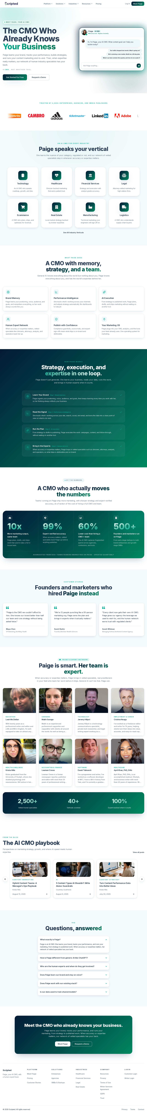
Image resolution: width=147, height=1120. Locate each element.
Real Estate (80, 1087)
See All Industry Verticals (73, 233)
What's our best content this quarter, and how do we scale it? (121, 57)
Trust (102, 1098)
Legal (78, 1083)
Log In (127, 4)
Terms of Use (105, 1083)
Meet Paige (137, 4)
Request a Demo (39, 77)
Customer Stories (34, 1083)
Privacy (103, 1078)
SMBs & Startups (58, 1083)
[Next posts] (141, 879)
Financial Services (83, 1078)
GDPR (102, 1094)
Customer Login (130, 1074)
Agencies (55, 1078)
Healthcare (80, 1074)
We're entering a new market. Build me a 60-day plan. (124, 53)
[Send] (139, 65)
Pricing (98, 4)
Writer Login (129, 1078)
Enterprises (56, 1074)
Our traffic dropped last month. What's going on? (125, 50)
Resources (104, 1074)
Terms (132, 1109)
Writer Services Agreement (106, 1088)
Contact (141, 1109)
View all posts (138, 852)
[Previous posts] (5, 879)
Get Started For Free (15, 77)
